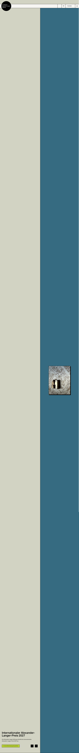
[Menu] (77, 6)
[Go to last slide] (32, 746)
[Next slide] (36, 746)
